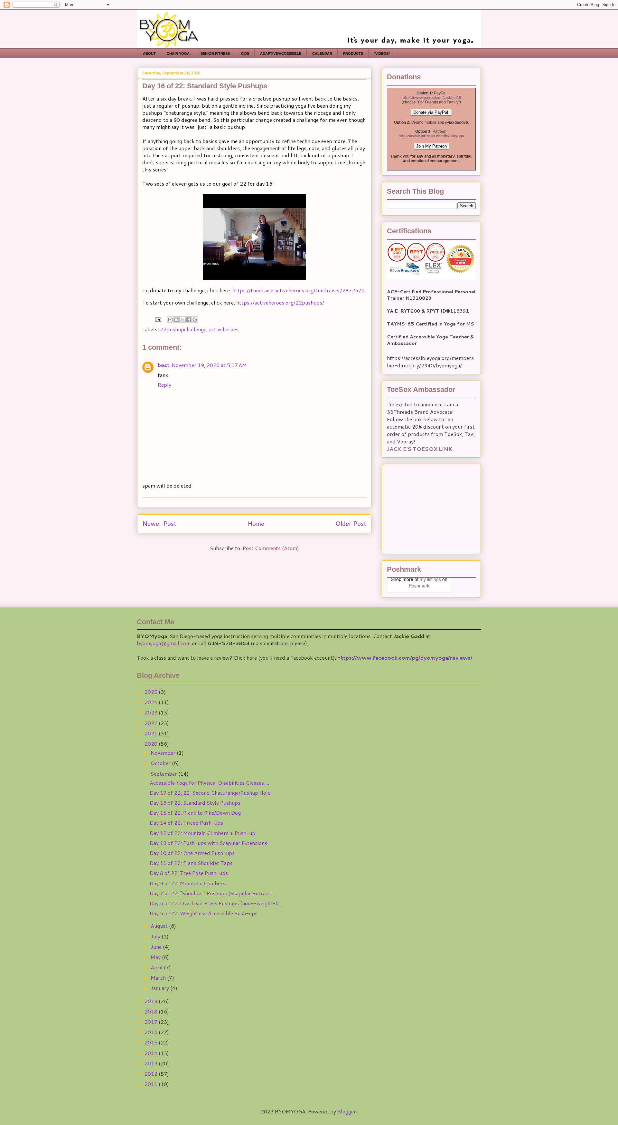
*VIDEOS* (382, 53)
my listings (430, 579)
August (160, 925)
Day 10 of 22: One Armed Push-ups (192, 853)
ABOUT (149, 53)
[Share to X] (182, 319)
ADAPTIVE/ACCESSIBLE (280, 53)
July (156, 936)
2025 (152, 691)
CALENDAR (322, 53)
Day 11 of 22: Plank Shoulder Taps (191, 863)
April (157, 967)
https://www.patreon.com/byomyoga (431, 136)
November (164, 752)
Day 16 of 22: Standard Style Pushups (195, 802)
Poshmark (419, 585)
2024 (152, 702)
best (164, 365)
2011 (152, 1084)
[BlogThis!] (176, 319)
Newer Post (159, 523)
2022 (152, 723)
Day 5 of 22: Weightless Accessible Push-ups (204, 913)
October (161, 763)
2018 (152, 1011)
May (156, 957)
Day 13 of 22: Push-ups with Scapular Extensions (208, 843)
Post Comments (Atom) (271, 548)
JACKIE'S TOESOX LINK (419, 448)
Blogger (346, 1111)
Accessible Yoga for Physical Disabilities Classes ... (209, 782)
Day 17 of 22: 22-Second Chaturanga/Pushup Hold (210, 792)
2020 (152, 743)
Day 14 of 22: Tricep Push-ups (186, 822)
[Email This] (170, 319)
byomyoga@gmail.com (164, 643)
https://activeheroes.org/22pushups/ (280, 302)
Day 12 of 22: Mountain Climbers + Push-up (202, 833)
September (164, 773)
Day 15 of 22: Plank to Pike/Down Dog (195, 812)
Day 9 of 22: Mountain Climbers (187, 883)
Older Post (350, 523)
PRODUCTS (353, 53)
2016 (152, 1032)
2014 (152, 1053)
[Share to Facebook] (188, 319)
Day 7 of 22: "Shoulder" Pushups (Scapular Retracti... (213, 893)
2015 (152, 1042)
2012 (152, 1073)
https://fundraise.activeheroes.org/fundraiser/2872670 (298, 290)
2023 (152, 712)
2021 (152, 733)
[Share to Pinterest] (195, 319)
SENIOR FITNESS (215, 53)
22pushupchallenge (183, 329)
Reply (164, 384)
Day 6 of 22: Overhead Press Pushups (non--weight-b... (216, 903)
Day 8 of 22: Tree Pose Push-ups (189, 873)
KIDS (245, 53)
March (159, 977)
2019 (152, 1001)
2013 (152, 1063)
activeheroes (224, 329)
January (160, 988)
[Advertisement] (427, 507)
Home (256, 523)
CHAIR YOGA (178, 53)
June (157, 946)
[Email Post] (157, 318)
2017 (152, 1021)
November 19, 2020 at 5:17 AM (209, 365)
